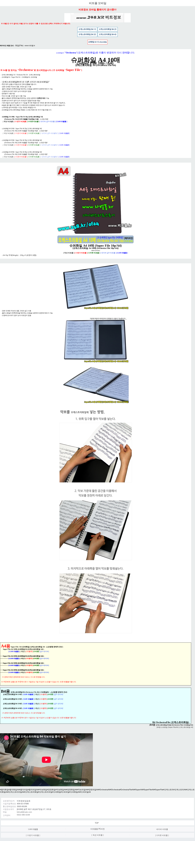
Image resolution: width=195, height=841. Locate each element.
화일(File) (19, 45)
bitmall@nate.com (24, 812)
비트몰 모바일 (97, 3)
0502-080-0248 (23, 815)
